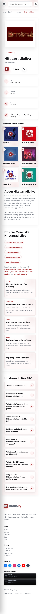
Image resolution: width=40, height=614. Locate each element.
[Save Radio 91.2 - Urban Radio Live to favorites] (23, 128)
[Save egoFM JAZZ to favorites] (4, 128)
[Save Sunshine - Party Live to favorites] (23, 149)
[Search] (28, 4)
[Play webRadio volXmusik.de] (11, 175)
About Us (7, 551)
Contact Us (7, 556)
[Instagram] (14, 565)
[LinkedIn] (19, 565)
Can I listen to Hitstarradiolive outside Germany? (16, 441)
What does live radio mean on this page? (17, 453)
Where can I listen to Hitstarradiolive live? (14, 395)
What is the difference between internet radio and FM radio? (17, 464)
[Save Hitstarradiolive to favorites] (24, 69)
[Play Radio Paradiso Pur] (11, 154)
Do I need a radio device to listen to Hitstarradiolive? (16, 488)
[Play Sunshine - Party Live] (29, 154)
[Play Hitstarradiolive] (7, 69)
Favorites (7, 534)
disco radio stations (13, 257)
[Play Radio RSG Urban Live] (29, 175)
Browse (6, 532)
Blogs (5, 539)
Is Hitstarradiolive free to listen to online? (16, 430)
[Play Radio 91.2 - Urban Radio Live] (29, 134)
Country (10, 12)
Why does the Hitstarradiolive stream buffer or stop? (15, 477)
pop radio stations (12, 262)
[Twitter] (9, 565)
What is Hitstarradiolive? (16, 385)
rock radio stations (12, 252)
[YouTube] (23, 565)
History (6, 537)
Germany (18, 12)
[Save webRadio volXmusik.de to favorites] (4, 170)
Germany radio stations (14, 242)
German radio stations (14, 247)
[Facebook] (5, 565)
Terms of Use (8, 553)
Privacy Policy (8, 548)
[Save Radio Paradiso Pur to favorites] (4, 149)
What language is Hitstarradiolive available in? (16, 418)
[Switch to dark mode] (36, 4)
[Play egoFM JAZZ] (11, 134)
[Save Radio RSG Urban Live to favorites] (23, 170)
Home (4, 12)
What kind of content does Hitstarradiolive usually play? (16, 406)
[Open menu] (4, 4)
